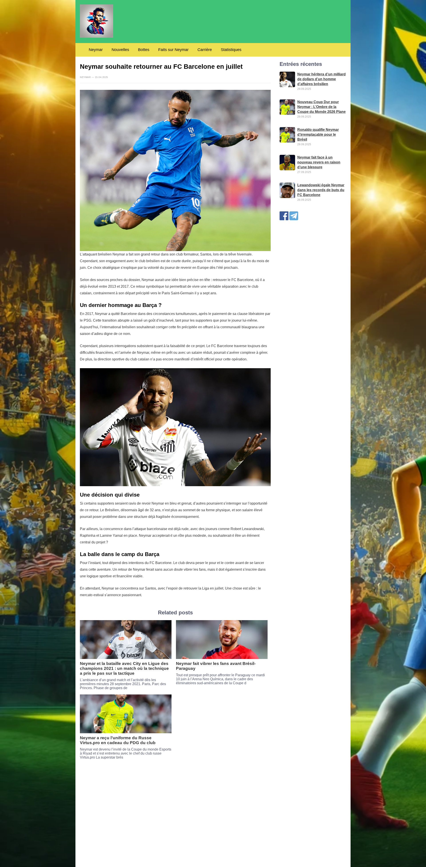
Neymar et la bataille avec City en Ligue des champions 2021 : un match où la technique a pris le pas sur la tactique (124, 668)
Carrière (204, 49)
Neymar (96, 49)
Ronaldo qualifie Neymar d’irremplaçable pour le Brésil (318, 134)
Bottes (143, 49)
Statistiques (231, 49)
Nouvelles (120, 49)
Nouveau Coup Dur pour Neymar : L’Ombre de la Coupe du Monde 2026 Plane (321, 107)
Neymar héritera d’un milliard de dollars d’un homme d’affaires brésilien (321, 79)
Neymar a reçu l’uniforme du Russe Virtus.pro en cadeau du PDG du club (118, 740)
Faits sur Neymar (173, 49)
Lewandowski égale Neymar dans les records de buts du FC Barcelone (320, 190)
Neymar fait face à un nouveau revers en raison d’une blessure (318, 162)
